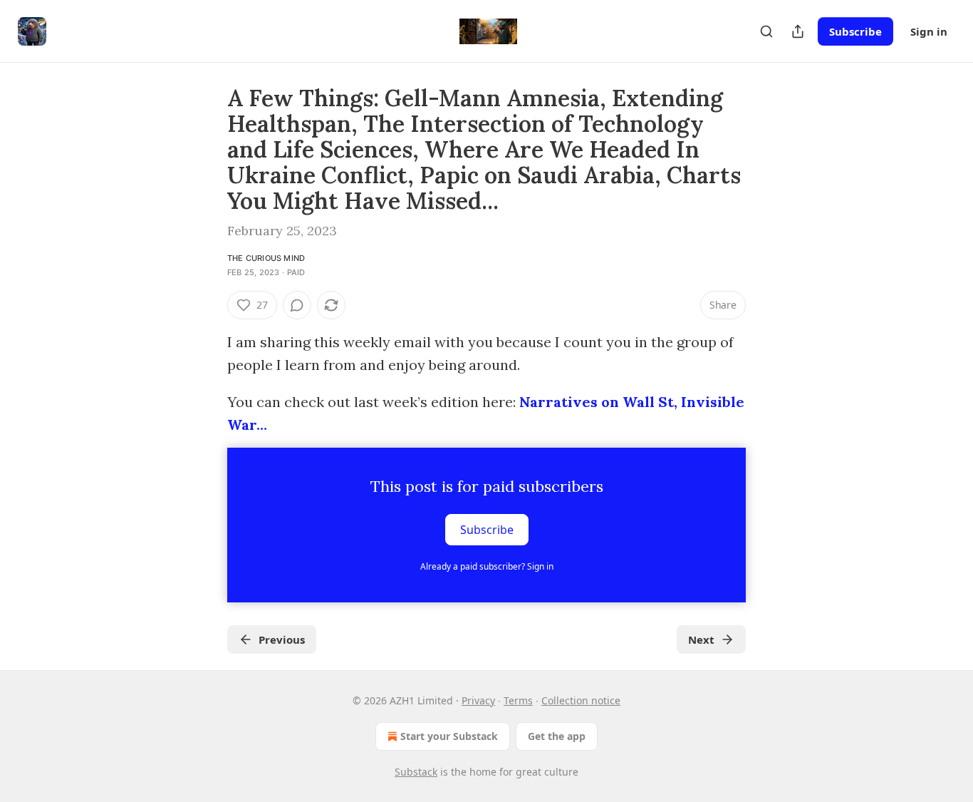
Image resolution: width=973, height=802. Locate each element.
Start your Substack (449, 736)
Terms (518, 700)
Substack (416, 771)
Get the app (557, 736)
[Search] (766, 31)
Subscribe (855, 31)
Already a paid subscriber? (486, 566)
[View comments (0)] (297, 305)
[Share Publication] (798, 31)
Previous (282, 639)
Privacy (478, 700)
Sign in (928, 31)
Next (701, 639)
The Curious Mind (266, 258)
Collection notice (580, 700)
